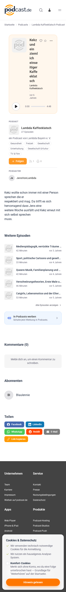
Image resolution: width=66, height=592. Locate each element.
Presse (36, 490)
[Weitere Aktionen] (51, 41)
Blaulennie (23, 395)
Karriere (8, 490)
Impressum (10, 495)
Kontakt (37, 484)
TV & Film (15, 153)
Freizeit (29, 143)
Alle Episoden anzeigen (47, 305)
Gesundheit (16, 143)
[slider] (38, 106)
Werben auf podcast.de (15, 500)
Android (8, 531)
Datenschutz (39, 500)
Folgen (20, 161)
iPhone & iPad (11, 525)
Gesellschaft (44, 143)
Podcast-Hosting (41, 520)
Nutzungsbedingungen (44, 495)
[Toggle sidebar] (59, 10)
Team (7, 484)
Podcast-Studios (41, 525)
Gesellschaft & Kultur (38, 148)
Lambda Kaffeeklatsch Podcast (48, 24)
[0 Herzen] (40, 40)
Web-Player (10, 520)
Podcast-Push (40, 531)
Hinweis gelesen (33, 582)
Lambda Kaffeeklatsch (36, 87)
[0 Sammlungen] (45, 40)
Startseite (9, 24)
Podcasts (23, 24)
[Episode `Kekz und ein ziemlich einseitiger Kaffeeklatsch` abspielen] (16, 106)
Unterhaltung (16, 148)
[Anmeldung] (49, 10)
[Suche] (41, 10)
